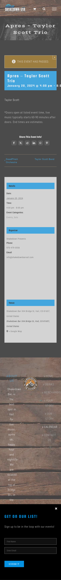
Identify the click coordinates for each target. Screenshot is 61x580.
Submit (14, 564)
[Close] (56, 508)
